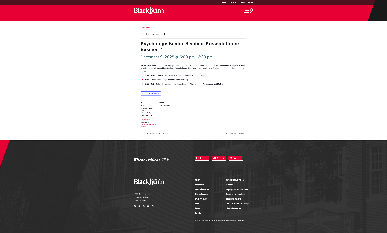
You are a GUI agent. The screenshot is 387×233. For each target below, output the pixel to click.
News (197, 208)
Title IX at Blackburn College (237, 203)
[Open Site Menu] (248, 10)
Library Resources (233, 208)
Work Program (201, 199)
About (197, 180)
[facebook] (135, 206)
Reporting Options (233, 199)
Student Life (144, 126)
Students (147, 120)
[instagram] (144, 206)
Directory (229, 184)
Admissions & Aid (202, 189)
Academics (144, 118)
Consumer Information (235, 194)
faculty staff (152, 125)
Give (197, 203)
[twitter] (139, 206)
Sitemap (240, 220)
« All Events (145, 27)
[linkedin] (152, 206)
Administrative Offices (235, 180)
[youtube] (148, 206)
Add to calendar (151, 93)
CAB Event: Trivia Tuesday (234, 133)
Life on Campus (201, 194)
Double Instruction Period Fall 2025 (155, 133)
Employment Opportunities (237, 189)
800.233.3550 (140, 200)
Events (198, 213)
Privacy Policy (231, 220)
